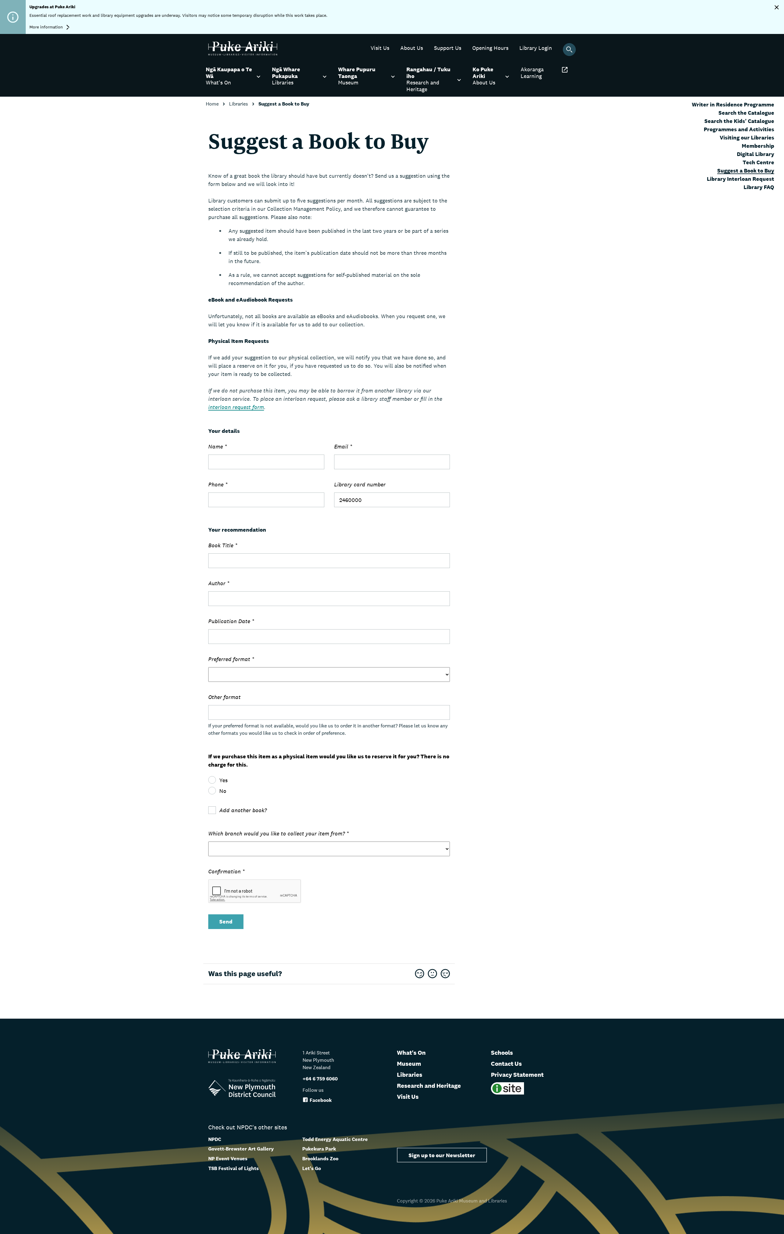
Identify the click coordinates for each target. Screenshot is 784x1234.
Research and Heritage (429, 1086)
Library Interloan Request (740, 178)
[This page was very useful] (419, 974)
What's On (411, 1053)
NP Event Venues (227, 1158)
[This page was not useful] (445, 974)
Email (343, 446)
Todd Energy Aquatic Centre (335, 1139)
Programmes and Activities (739, 129)
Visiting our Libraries (747, 137)
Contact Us (506, 1064)
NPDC (214, 1139)
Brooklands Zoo (320, 1158)
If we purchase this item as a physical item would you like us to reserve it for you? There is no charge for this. (328, 760)
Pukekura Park (319, 1149)
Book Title (222, 545)
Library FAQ (759, 187)
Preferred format (231, 659)
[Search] (569, 49)
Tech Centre (758, 162)
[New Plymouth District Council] (242, 1089)
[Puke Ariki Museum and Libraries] (242, 53)
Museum (409, 1064)
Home (213, 104)
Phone (218, 484)
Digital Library (755, 154)
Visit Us (408, 1097)
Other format (224, 697)
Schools (502, 1053)
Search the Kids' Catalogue (739, 121)
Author (218, 583)
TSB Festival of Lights (233, 1168)
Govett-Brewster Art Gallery (241, 1149)
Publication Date (231, 621)
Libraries (239, 104)
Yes (223, 780)
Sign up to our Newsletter (442, 1155)
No (222, 790)
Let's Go (311, 1168)
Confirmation (226, 871)
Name (217, 446)
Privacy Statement (517, 1075)
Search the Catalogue (746, 112)
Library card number (360, 484)
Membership (758, 145)
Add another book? (243, 810)
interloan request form (236, 407)
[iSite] (507, 1093)
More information (46, 27)
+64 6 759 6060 (320, 1079)
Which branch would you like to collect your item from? (278, 833)
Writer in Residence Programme (733, 104)
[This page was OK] (432, 974)
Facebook (321, 1100)
